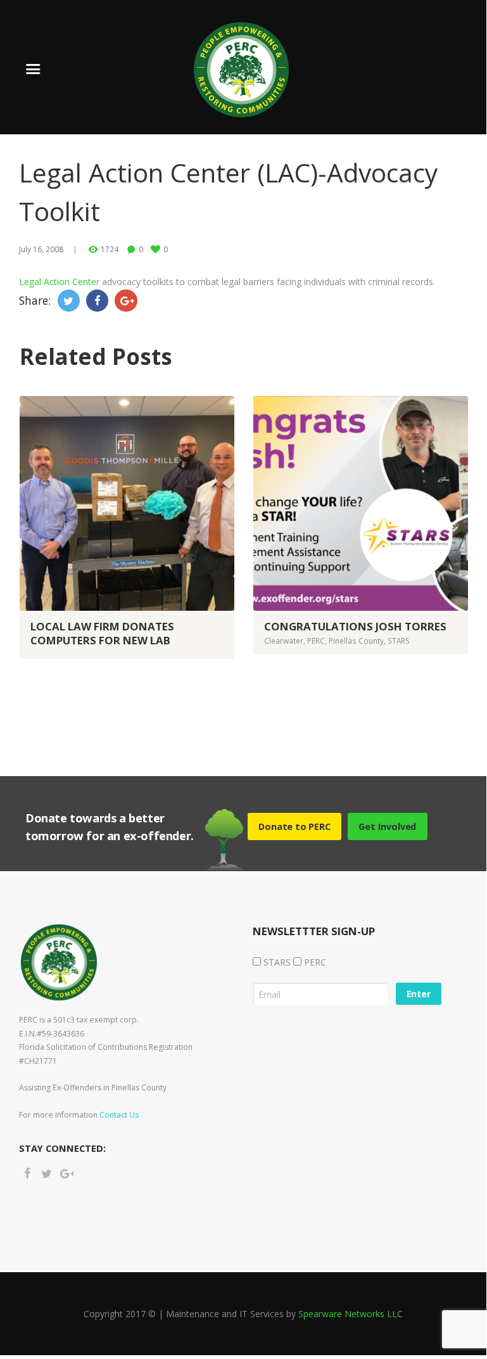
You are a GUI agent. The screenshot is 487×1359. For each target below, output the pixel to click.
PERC (316, 640)
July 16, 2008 (41, 249)
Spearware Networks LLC (350, 1314)
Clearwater (283, 640)
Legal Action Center (59, 282)
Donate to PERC (294, 826)
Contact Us (119, 1114)
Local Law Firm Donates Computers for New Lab (102, 633)
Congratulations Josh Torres (355, 626)
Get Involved (387, 826)
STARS (399, 640)
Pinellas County (356, 640)
